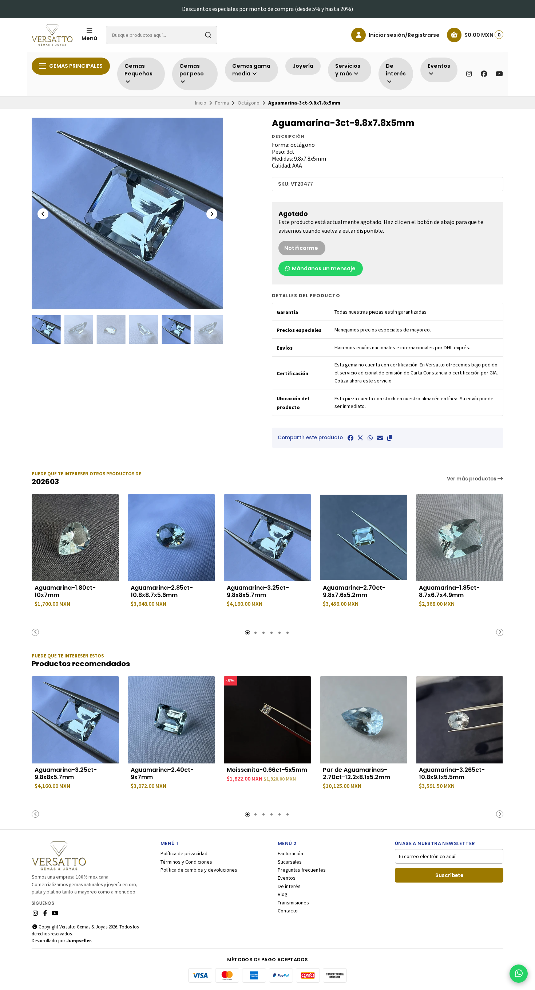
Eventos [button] (439, 66)
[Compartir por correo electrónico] (380, 438)
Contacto (288, 910)
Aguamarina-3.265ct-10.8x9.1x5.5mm (452, 773)
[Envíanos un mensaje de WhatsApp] (519, 974)
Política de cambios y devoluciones (198, 869)
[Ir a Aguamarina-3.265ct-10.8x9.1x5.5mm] (459, 719)
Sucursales (290, 861)
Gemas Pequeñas (138, 70)
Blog (283, 894)
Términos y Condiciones (186, 861)
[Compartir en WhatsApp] (370, 438)
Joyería (303, 66)
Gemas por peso (191, 70)
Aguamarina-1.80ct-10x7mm (65, 591)
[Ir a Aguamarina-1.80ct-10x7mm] (75, 537)
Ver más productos (472, 478)
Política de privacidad (183, 853)
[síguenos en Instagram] (469, 74)
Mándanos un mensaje (323, 268)
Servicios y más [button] (347, 70)
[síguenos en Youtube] (499, 74)
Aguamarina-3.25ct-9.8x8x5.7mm (258, 591)
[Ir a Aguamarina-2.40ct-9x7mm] (171, 719)
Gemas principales (76, 66)
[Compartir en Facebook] (350, 438)
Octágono (248, 102)
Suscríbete (449, 875)
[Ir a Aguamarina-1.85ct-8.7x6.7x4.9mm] (459, 537)
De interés (289, 886)
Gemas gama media (251, 70)
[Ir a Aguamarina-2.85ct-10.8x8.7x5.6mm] (171, 537)
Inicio (200, 102)
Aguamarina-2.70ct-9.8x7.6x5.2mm (354, 591)
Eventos (287, 877)
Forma (222, 102)
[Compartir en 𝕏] (360, 438)
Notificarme (301, 248)
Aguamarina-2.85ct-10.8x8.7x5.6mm (162, 591)
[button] (389, 438)
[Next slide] (211, 213)
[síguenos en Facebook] (484, 74)
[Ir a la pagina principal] (52, 35)
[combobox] (161, 35)
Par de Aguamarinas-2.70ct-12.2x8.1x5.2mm (356, 773)
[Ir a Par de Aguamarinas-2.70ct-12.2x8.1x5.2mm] (363, 719)
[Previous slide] (42, 213)
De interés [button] (396, 70)
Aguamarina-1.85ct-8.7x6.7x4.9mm (449, 591)
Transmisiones (293, 902)
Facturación (290, 853)
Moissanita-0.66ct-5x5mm (267, 770)
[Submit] (208, 35)
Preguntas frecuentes (302, 869)
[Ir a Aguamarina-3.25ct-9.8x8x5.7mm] (267, 537)
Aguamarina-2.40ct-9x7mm (162, 773)
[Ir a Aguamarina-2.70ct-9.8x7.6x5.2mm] (363, 537)
